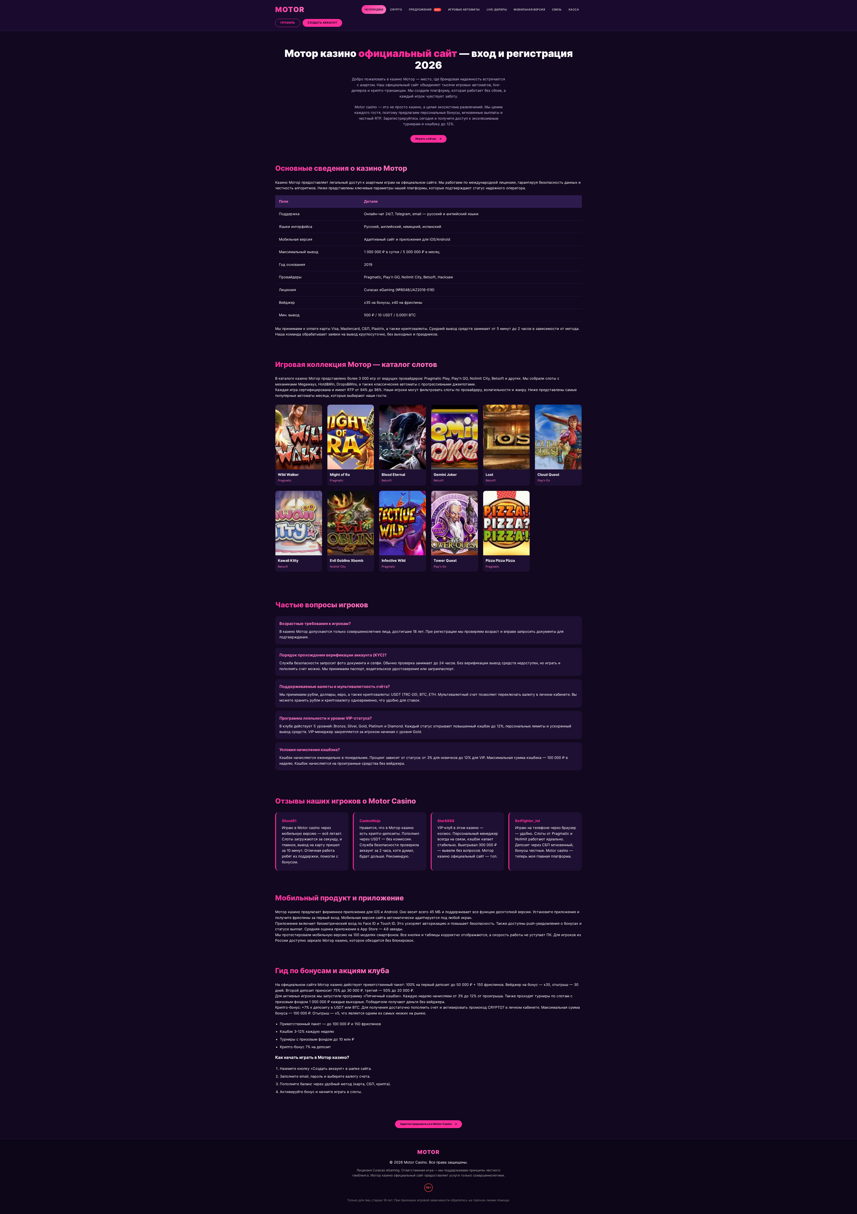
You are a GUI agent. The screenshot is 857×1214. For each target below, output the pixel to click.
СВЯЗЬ (557, 9)
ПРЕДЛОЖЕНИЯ (424, 9)
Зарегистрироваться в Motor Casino (426, 1124)
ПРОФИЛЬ (287, 22)
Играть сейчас (426, 138)
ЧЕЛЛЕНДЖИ (373, 9)
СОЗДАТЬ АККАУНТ (322, 22)
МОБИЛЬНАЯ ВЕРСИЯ (529, 9)
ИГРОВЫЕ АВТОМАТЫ (464, 9)
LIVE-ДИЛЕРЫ (497, 9)
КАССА (574, 9)
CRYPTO (396, 9)
